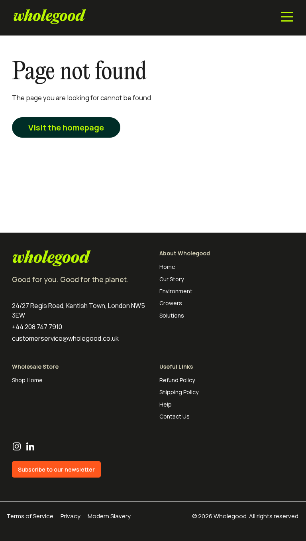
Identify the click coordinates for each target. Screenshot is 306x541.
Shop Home (27, 380)
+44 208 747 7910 (37, 326)
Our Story (171, 279)
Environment (175, 291)
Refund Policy (177, 380)
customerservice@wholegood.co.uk (65, 338)
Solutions (171, 315)
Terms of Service (29, 516)
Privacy (70, 516)
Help (165, 404)
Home (167, 266)
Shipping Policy (178, 392)
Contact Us (174, 416)
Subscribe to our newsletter (56, 469)
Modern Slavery (109, 516)
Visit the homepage (66, 127)
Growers (170, 303)
